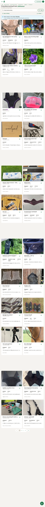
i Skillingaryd (20, 6)
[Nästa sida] (28, 430)
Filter (42, 10)
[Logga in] (43, 2)
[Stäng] (42, 17)
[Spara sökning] (42, 503)
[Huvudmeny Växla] (2, 1)
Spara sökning (6, 13)
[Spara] (20, 37)
